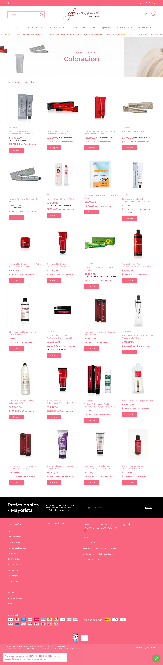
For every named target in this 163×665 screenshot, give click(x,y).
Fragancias (12, 581)
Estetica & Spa (124, 27)
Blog (9, 603)
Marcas (10, 592)
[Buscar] (41, 14)
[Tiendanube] (146, 648)
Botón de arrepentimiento (69, 649)
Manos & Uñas (13, 570)
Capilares (105, 27)
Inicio (18, 27)
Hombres (11, 587)
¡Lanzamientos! (34, 27)
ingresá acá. (51, 649)
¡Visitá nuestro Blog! (92, 559)
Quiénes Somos (14, 598)
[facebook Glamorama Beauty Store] (12, 3)
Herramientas (144, 27)
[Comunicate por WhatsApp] (156, 658)
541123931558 (89, 537)
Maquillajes (12, 575)
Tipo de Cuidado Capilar (82, 27)
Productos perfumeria (55, 523)
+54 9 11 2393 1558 (91, 543)
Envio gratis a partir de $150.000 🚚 (134, 34)
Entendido (41, 659)
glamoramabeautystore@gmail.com (100, 548)
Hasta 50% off (56, 27)
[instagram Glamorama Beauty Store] (8, 3)
